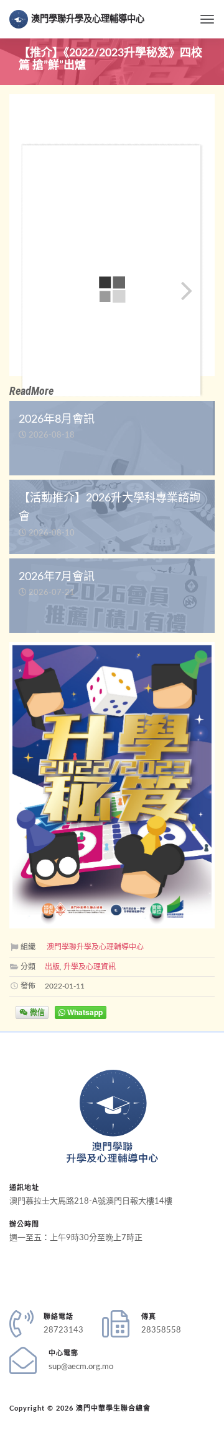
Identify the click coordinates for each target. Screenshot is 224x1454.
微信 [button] (36, 1012)
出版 (52, 967)
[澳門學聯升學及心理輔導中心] (112, 1116)
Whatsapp (84, 1012)
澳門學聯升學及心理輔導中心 (87, 19)
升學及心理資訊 (89, 967)
